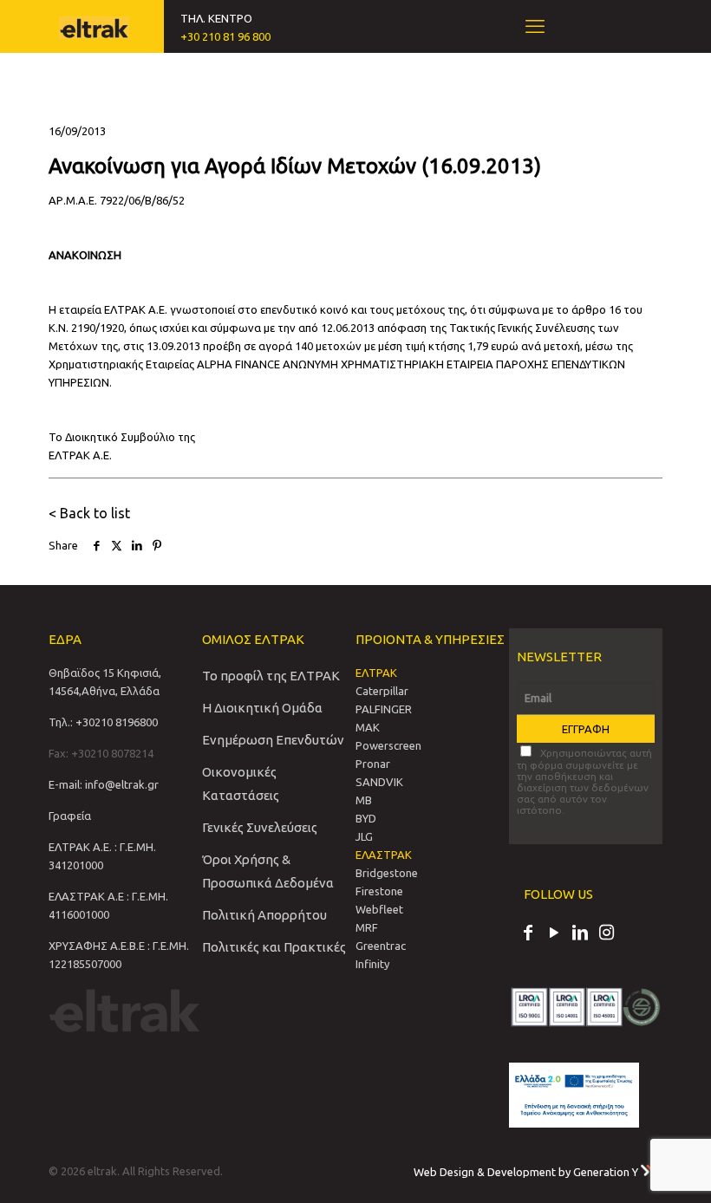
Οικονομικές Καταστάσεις (240, 783)
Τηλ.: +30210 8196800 (103, 722)
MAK (368, 727)
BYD (366, 818)
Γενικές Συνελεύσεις (259, 827)
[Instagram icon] (606, 934)
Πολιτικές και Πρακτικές (274, 947)
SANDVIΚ (379, 782)
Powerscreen (388, 745)
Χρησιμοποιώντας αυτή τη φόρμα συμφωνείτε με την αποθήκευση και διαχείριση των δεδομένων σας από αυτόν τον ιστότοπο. (584, 781)
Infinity (372, 964)
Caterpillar (382, 691)
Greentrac (381, 946)
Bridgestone (387, 873)
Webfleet (379, 909)
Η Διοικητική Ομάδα (262, 707)
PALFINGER (384, 709)
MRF (367, 927)
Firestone (379, 891)
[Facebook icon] (528, 934)
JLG (364, 836)
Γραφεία (70, 816)
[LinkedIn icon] (580, 934)
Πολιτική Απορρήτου (264, 914)
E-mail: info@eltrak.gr (104, 784)
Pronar (373, 764)
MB (364, 800)
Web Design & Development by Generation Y (527, 1172)
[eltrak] (94, 26)
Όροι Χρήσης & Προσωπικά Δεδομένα (268, 871)
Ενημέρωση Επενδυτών (273, 739)
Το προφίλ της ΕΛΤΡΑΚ (271, 675)
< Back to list (89, 513)
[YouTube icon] (554, 934)
